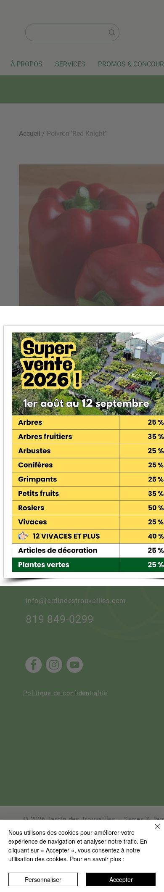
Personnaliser (43, 879)
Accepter (121, 879)
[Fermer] (152, 831)
